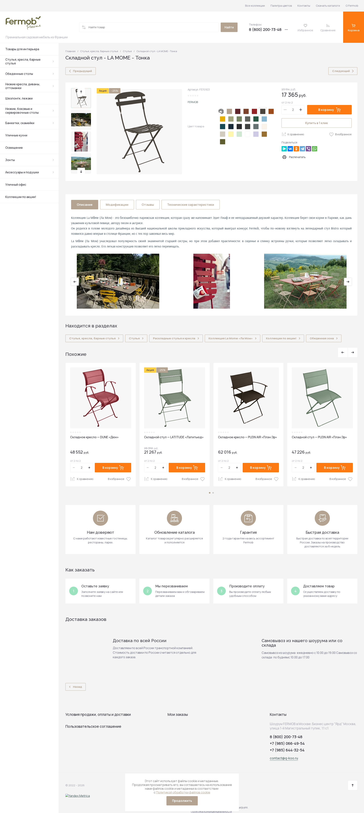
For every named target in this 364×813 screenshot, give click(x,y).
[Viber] (308, 148)
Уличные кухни (16, 135)
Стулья (127, 51)
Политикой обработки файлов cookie (183, 792)
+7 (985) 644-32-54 (287, 750)
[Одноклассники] (296, 148)
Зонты (10, 160)
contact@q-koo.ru (284, 758)
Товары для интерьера (22, 49)
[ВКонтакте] (290, 148)
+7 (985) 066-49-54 (287, 743)
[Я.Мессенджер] (284, 148)
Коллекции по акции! (20, 197)
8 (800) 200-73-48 (265, 29)
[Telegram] (302, 148)
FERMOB (193, 102)
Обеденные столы (19, 74)
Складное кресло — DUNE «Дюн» (94, 437)
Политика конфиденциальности (211, 811)
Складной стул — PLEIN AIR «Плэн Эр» (319, 437)
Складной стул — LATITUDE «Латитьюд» (174, 437)
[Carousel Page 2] (213, 493)
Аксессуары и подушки (22, 172)
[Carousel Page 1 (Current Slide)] (209, 493)
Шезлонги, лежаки (19, 98)
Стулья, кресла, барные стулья (23, 61)
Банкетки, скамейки (19, 123)
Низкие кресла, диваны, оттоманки (22, 86)
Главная (70, 51)
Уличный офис (15, 184)
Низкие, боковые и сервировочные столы (22, 111)
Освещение (14, 148)
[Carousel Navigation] (347, 352)
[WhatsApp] (314, 148)
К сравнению (296, 134)
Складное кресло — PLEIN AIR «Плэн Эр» (247, 437)
